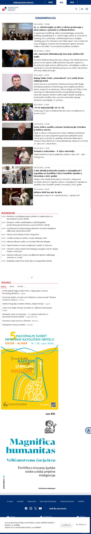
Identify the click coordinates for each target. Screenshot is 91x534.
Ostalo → (21, 286)
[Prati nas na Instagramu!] (30, 508)
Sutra (11, 286)
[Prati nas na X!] (35, 508)
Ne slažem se (81, 524)
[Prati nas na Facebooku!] (26, 508)
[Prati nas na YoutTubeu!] (40, 508)
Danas (3, 286)
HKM (50, 2)
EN (82, 9)
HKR (72, 2)
